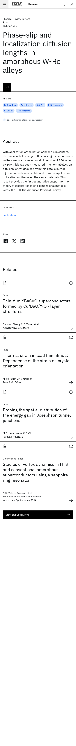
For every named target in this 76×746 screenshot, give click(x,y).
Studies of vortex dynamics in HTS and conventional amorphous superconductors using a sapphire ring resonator (35, 472)
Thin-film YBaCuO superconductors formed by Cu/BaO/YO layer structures (37, 306)
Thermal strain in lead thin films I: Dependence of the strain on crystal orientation (37, 361)
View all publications (17, 514)
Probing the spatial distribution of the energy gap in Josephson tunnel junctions (37, 415)
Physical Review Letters (16, 18)
